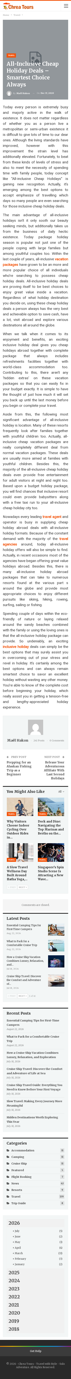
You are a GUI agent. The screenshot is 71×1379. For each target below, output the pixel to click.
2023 (14, 1289)
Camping (17, 1157)
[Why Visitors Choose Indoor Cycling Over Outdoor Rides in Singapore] (20, 807)
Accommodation (22, 1150)
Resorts (16, 1190)
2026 (14, 1223)
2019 (14, 1321)
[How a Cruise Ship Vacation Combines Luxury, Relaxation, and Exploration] (56, 961)
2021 (14, 1305)
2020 (14, 1313)
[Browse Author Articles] (35, 727)
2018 (14, 1329)
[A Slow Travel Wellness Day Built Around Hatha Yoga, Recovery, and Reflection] (20, 852)
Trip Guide (18, 1203)
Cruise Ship (19, 1163)
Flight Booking (21, 1177)
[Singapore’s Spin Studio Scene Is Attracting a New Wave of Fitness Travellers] (51, 852)
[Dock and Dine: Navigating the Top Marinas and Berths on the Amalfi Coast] (51, 807)
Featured (17, 1170)
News (15, 1183)
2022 (14, 1297)
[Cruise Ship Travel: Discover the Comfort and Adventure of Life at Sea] (56, 980)
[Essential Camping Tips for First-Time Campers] (56, 930)
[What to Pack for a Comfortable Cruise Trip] (56, 946)
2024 (14, 1281)
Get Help (35, 1351)
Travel (11, 55)
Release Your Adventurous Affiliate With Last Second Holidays (54, 770)
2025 (14, 1273)
